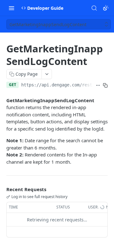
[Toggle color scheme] (106, 8)
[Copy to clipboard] (105, 85)
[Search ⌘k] (94, 8)
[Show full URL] (98, 85)
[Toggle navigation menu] (11, 8)
